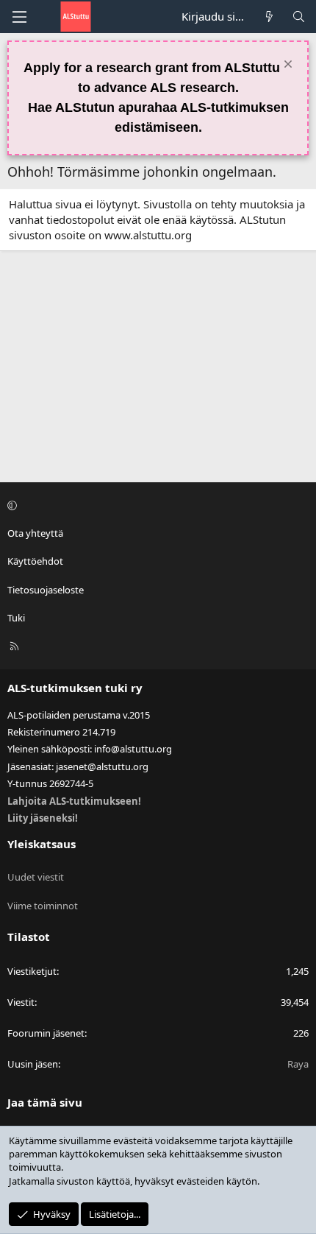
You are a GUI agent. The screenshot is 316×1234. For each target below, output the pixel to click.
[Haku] (298, 16)
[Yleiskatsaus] (269, 16)
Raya (298, 1064)
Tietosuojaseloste (45, 589)
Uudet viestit (35, 877)
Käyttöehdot (35, 561)
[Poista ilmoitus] (286, 66)
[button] (155, 505)
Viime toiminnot (42, 905)
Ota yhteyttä (35, 533)
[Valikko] (19, 16)
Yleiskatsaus (41, 843)
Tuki (16, 617)
